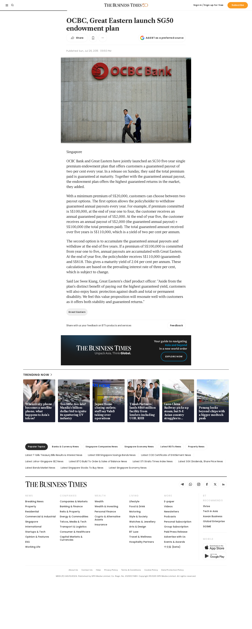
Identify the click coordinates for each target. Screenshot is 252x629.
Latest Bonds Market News (40, 467)
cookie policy (151, 570)
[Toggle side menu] (7, 5)
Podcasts (170, 516)
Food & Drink (137, 506)
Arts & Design (137, 526)
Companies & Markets (74, 501)
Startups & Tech (35, 531)
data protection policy (172, 570)
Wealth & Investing (106, 506)
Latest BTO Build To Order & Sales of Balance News (98, 461)
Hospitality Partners (141, 542)
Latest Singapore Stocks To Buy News (82, 467)
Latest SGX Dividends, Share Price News (200, 461)
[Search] (12, 5)
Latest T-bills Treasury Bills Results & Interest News (53, 455)
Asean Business (212, 516)
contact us (87, 570)
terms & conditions (131, 570)
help (98, 570)
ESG (27, 542)
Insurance (101, 524)
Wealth (99, 501)
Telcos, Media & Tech (73, 521)
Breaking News (34, 501)
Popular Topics (36, 446)
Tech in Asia (210, 511)
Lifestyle (134, 501)
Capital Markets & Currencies (71, 538)
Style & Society (138, 516)
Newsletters (171, 511)
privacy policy (111, 570)
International (33, 526)
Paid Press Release (175, 531)
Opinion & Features (37, 536)
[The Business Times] (123, 5)
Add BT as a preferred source (165, 38)
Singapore (31, 521)
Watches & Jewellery (142, 521)
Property (30, 506)
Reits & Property (70, 511)
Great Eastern (77, 312)
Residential (32, 511)
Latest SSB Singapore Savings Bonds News (111, 455)
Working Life (32, 547)
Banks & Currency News (65, 446)
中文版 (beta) (172, 547)
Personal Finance (105, 511)
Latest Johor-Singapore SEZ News (44, 461)
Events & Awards (174, 542)
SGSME (207, 526)
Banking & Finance (71, 506)
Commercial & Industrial (40, 516)
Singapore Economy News (139, 446)
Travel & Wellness (140, 536)
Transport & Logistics (73, 526)
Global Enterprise (214, 521)
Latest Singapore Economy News (127, 467)
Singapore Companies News (102, 446)
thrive (206, 506)
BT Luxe (133, 531)
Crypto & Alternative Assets (107, 518)
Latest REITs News (170, 446)
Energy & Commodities (74, 516)
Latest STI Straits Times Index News (153, 461)
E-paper (169, 501)
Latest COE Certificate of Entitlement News (166, 455)
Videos (168, 506)
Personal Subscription (177, 521)
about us (73, 570)
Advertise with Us (174, 536)
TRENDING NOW (36, 375)
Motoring (135, 511)
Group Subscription (176, 526)
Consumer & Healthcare (75, 531)
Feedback (176, 325)
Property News (196, 446)
